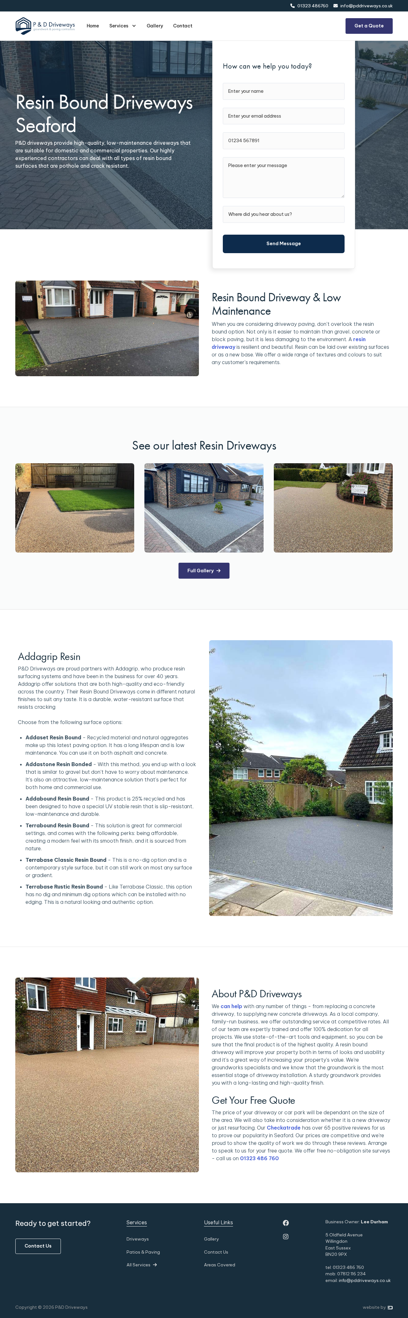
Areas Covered (219, 1265)
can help (231, 1006)
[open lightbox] (74, 508)
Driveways (138, 1239)
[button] (123, 26)
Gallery (155, 26)
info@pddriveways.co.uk (365, 1280)
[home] (45, 26)
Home (93, 26)
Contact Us (38, 1246)
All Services (142, 1265)
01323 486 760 (259, 1158)
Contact (183, 26)
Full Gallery (204, 571)
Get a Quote (369, 26)
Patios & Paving (143, 1252)
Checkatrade (284, 1127)
